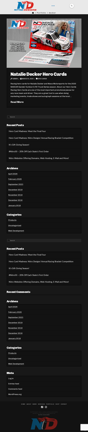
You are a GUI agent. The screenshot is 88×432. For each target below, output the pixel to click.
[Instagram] (46, 407)
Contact (64, 404)
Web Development (16, 231)
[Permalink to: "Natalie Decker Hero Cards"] (44, 43)
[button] (53, 6)
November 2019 (15, 195)
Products (12, 220)
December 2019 (15, 190)
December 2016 (15, 200)
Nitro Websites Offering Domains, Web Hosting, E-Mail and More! (39, 158)
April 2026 (12, 174)
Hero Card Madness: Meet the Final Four (27, 131)
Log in (11, 378)
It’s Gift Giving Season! (19, 145)
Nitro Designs (44, 415)
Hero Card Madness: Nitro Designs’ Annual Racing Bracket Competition (41, 138)
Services (41, 404)
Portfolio (50, 404)
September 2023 (15, 184)
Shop (57, 404)
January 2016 (14, 205)
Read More (17, 102)
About (29, 404)
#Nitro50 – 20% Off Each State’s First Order (29, 152)
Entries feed (13, 384)
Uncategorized (14, 225)
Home (23, 404)
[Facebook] (42, 407)
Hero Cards (42, 79)
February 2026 (15, 179)
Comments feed (15, 389)
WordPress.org (15, 394)
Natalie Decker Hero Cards (39, 74)
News (35, 404)
